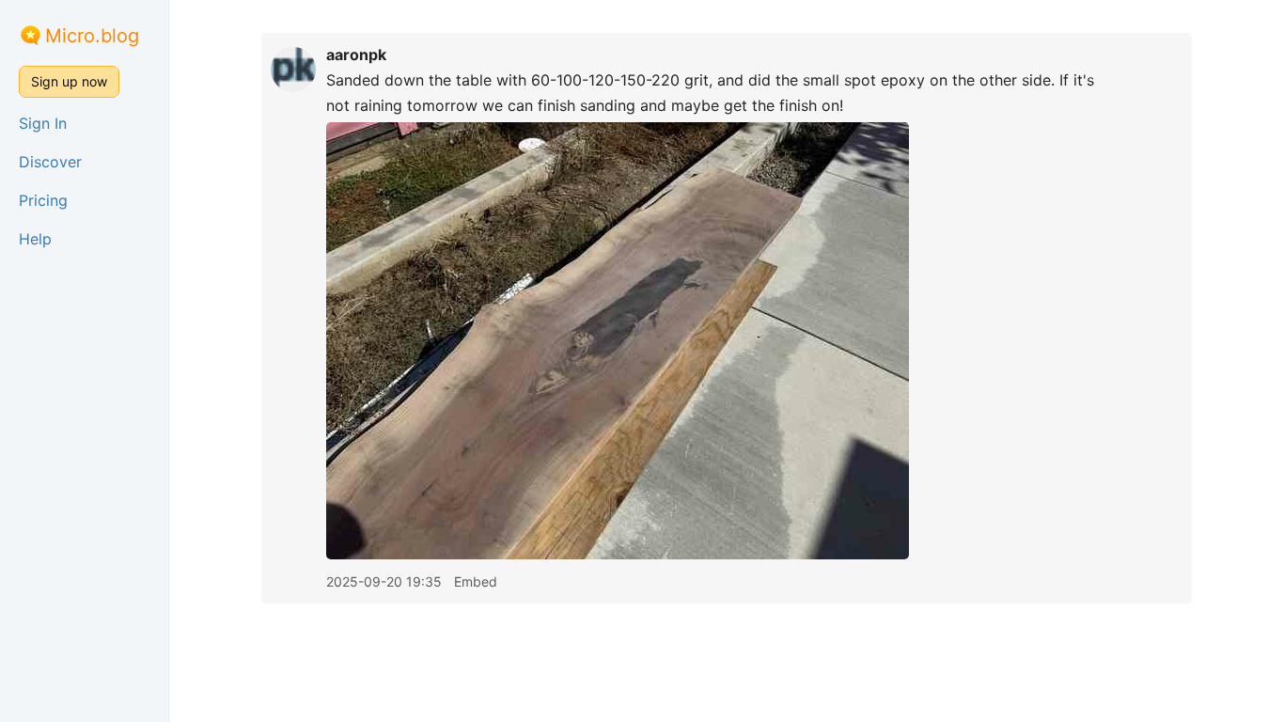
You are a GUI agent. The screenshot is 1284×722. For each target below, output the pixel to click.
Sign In (43, 123)
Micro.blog (92, 35)
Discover (50, 161)
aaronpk (356, 54)
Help (35, 238)
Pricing (43, 200)
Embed (475, 581)
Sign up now (69, 81)
